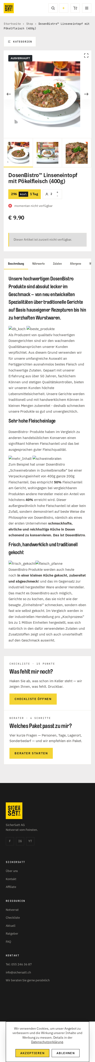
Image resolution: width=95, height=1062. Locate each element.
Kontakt (11, 879)
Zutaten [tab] (57, 263)
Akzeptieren (32, 1053)
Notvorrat (12, 910)
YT (30, 841)
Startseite (12, 24)
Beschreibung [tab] (16, 263)
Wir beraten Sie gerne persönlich (28, 980)
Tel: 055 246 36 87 (19, 964)
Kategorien (22, 41)
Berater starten (31, 753)
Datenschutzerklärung (47, 1042)
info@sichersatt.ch (18, 972)
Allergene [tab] (75, 263)
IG (20, 841)
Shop (29, 24)
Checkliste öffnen (33, 699)
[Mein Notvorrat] (63, 8)
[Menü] (86, 8)
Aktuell (10, 926)
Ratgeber (12, 934)
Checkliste (13, 918)
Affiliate (11, 887)
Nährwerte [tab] (38, 263)
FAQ (8, 942)
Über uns (12, 871)
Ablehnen (65, 1053)
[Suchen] (53, 8)
